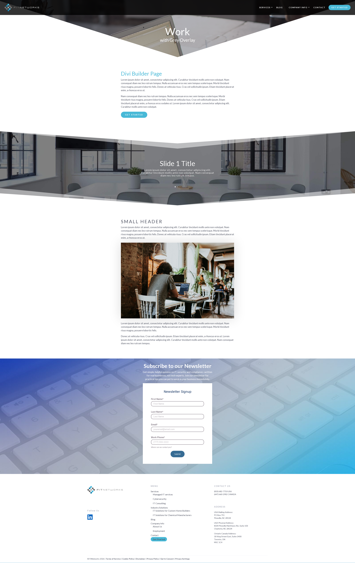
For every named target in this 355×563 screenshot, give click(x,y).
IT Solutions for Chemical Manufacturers (172, 515)
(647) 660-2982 (220, 494)
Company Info (298, 7)
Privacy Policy (153, 559)
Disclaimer (140, 559)
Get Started (339, 7)
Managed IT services (163, 494)
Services (264, 7)
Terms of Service (113, 559)
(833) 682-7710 (220, 491)
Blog (279, 7)
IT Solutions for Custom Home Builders (171, 510)
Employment (159, 531)
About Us (157, 526)
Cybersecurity (159, 499)
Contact (319, 7)
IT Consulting (159, 503)
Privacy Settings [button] (182, 559)
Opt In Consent (167, 559)
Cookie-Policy (128, 559)
